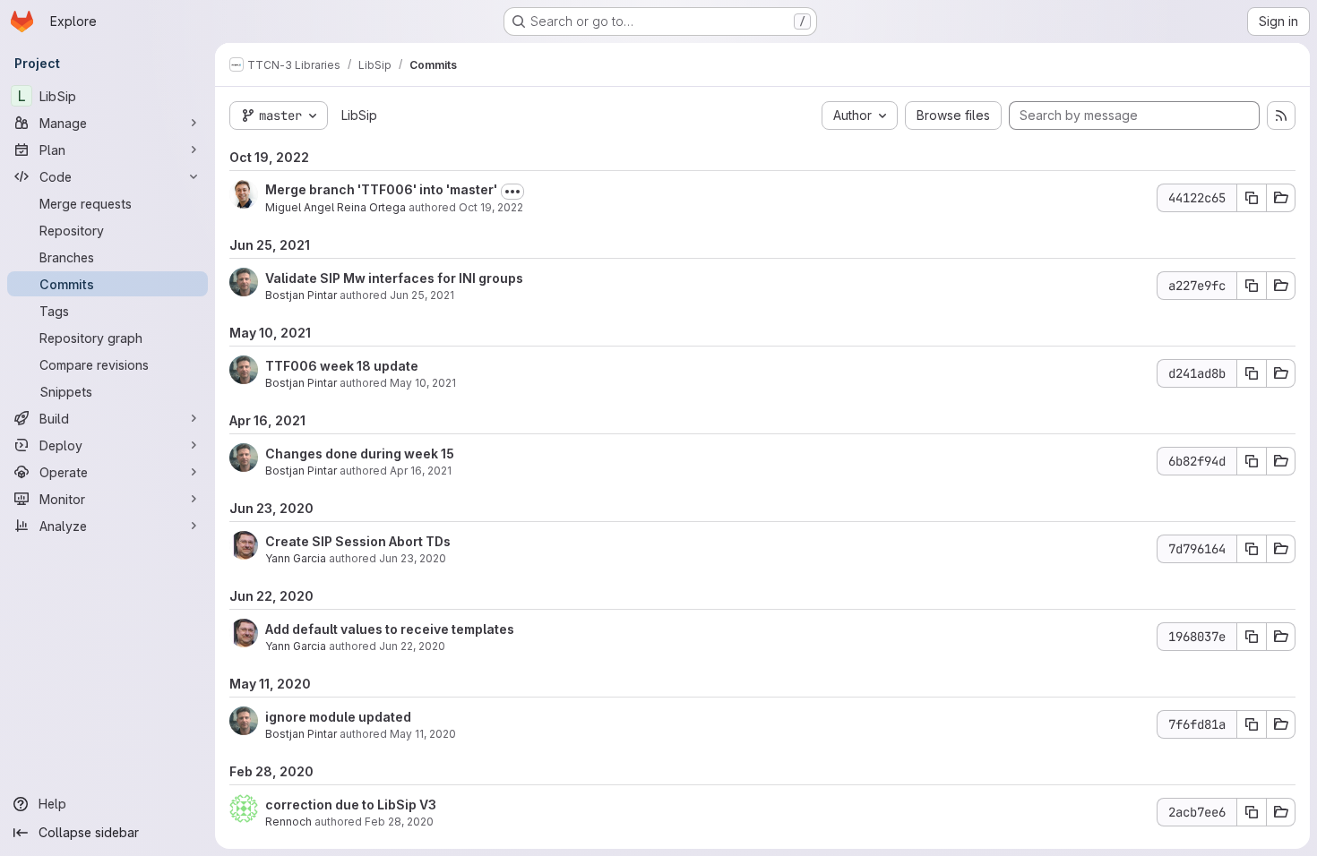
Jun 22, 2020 (412, 646)
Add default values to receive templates (389, 629)
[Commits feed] (1281, 115)
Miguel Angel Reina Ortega (335, 207)
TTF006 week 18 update (341, 365)
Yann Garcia (295, 558)
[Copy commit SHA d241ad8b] (1251, 373)
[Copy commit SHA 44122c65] (1251, 198)
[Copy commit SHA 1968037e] (1251, 636)
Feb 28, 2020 (399, 821)
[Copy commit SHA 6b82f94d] (1251, 461)
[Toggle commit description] (512, 192)
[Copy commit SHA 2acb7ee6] (1251, 812)
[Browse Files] (1281, 198)
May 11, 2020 (423, 733)
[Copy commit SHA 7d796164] (1251, 549)
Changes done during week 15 (359, 453)
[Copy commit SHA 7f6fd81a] (1251, 724)
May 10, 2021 (423, 382)
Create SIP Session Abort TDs (358, 541)
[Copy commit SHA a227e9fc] (1251, 285)
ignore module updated (338, 716)
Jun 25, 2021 (422, 295)
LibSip (359, 115)
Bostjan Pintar (301, 295)
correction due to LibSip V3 (350, 804)
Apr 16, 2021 (421, 470)
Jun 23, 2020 (412, 558)
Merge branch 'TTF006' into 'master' (381, 189)
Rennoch (288, 821)
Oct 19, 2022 (491, 207)
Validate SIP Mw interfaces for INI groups (394, 278)
